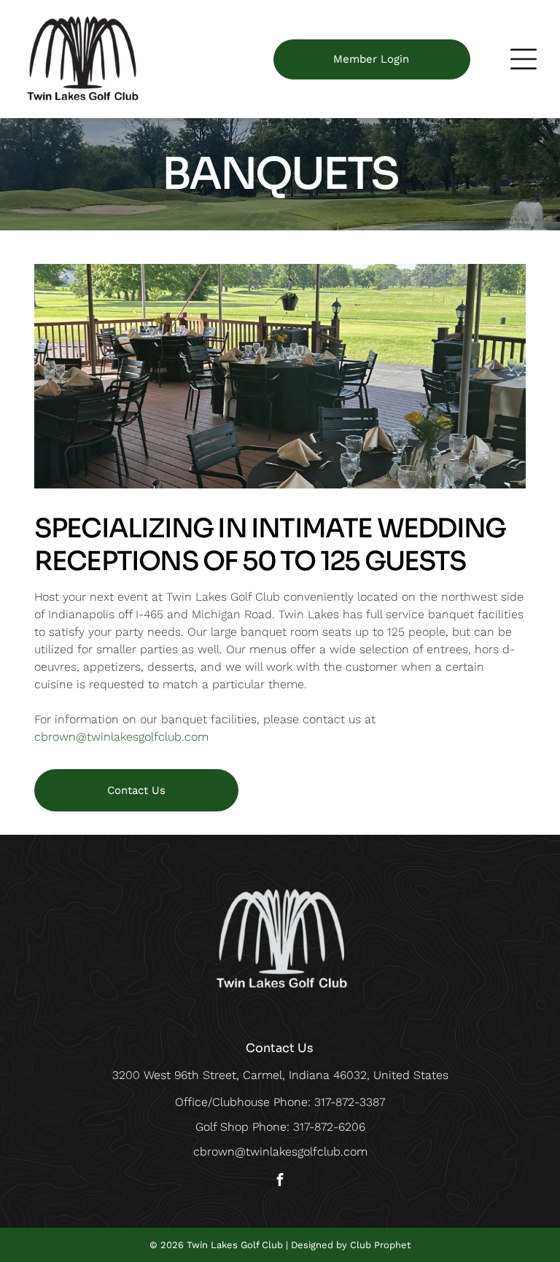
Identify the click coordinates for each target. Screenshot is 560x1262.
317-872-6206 (329, 1127)
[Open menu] (523, 59)
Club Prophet (380, 1244)
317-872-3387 (349, 1102)
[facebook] (280, 1181)
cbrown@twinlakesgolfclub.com (121, 737)
